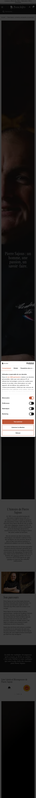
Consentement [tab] (6, 368)
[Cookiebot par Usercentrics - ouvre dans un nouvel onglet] (26, 363)
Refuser (18, 433)
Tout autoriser (18, 421)
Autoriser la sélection (18, 427)
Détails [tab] (16, 368)
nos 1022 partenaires (14, 377)
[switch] (31, 403)
